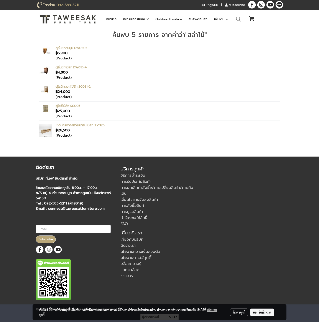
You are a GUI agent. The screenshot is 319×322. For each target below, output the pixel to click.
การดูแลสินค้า (131, 212)
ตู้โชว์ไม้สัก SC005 (68, 106)
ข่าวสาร (126, 276)
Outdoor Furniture (168, 19)
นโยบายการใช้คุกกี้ (135, 258)
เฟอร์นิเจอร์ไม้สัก (134, 19)
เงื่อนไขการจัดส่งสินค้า (139, 199)
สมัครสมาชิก (236, 5)
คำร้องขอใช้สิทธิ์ (133, 218)
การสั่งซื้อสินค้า (133, 206)
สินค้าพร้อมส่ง (198, 19)
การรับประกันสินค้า (135, 181)
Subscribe (46, 239)
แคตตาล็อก (129, 270)
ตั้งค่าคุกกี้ (239, 312)
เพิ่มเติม (219, 19)
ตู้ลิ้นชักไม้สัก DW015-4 (71, 67)
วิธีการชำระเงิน (132, 175)
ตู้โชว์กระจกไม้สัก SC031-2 (73, 86)
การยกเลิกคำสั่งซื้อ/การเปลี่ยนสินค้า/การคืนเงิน (156, 190)
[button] (238, 19)
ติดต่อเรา (128, 245)
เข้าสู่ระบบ (211, 5)
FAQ (124, 224)
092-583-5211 (67, 5)
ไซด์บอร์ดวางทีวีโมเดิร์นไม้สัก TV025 (80, 125)
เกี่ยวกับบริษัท (131, 239)
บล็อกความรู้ (130, 264)
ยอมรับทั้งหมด (262, 312)
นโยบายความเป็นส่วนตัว (140, 251)
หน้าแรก (111, 19)
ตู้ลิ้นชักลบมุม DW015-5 (71, 48)
